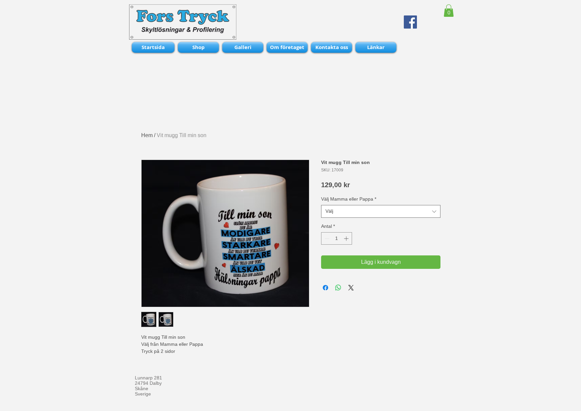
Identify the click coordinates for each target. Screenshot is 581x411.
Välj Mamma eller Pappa (348, 199)
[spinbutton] (337, 238)
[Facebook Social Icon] (410, 22)
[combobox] (380, 211)
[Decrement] (326, 238)
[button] (448, 10)
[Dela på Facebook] (325, 288)
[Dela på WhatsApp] (338, 288)
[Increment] (347, 238)
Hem (147, 135)
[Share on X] (351, 288)
